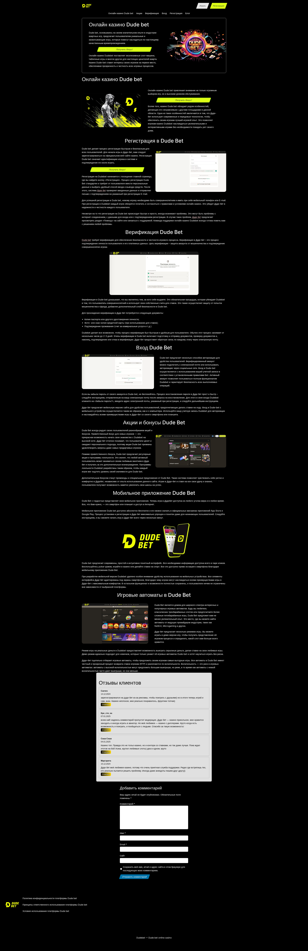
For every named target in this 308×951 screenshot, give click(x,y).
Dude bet (86, 240)
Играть (202, 6)
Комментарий (127, 803)
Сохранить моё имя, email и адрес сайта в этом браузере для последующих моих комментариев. (154, 869)
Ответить (106, 704)
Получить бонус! (124, 49)
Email (123, 844)
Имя (123, 833)
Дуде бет (101, 190)
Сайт (122, 855)
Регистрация (218, 6)
